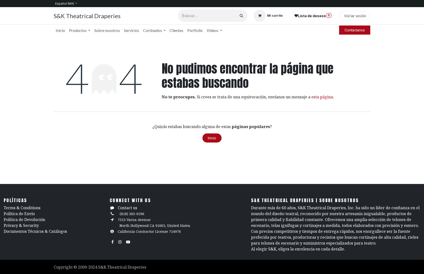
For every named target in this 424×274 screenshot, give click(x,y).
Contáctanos (354, 30)
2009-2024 (88, 267)
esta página (322, 97)
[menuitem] (60, 30)
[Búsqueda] (241, 16)
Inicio (212, 138)
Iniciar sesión (355, 15)
